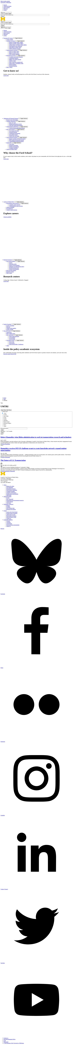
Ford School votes (10, 508)
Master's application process (15, 124)
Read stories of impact (11, 515)
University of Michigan (6, 2)
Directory (5, 8)
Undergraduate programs (11, 50)
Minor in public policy (14, 52)
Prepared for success (10, 55)
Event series (12, 343)
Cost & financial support (11, 137)
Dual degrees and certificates (15, 46)
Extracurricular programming (12, 525)
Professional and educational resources (15, 500)
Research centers (10, 271)
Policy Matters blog (10, 333)
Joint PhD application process (15, 125)
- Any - (5, 413)
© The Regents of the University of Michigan (13, 1043)
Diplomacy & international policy (16, 266)
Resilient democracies (14, 267)
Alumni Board (9, 501)
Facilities (8, 506)
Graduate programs (10, 40)
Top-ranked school (13, 134)
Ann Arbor (11, 144)
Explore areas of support (11, 513)
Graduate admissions (11, 121)
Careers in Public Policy (11, 149)
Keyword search (4, 428)
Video (7, 345)
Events (7, 497)
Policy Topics (9, 67)
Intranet (5, 5)
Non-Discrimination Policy (9, 1039)
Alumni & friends (7, 6)
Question (5, 420)
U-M (4, 1040)
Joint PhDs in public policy (15, 47)
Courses (8, 521)
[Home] (11, 20)
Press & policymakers (11, 270)
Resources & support (11, 509)
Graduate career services (14, 204)
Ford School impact (10, 261)
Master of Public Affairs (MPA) (16, 43)
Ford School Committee (11, 490)
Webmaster (5, 1041)
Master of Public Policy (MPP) (16, 42)
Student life (8, 142)
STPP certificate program (14, 48)
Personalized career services (12, 203)
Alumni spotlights (10, 207)
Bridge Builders (12, 64)
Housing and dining (13, 145)
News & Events (7, 330)
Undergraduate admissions (12, 126)
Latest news (9, 332)
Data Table (5, 416)
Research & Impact (7, 259)
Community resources (8, 504)
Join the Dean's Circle (11, 517)
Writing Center (12, 60)
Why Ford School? (10, 129)
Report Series (6, 421)
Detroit (10, 262)
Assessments (9, 523)
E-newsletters (12, 337)
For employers (9, 208)
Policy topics (9, 273)
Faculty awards (9, 329)
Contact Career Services (11, 210)
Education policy (13, 264)
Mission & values (10, 486)
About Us (8, 526)
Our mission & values (14, 130)
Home (4, 398)
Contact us (8, 518)
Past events (11, 341)
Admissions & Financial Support (10, 118)
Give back (8, 503)
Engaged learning (13, 66)
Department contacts (10, 488)
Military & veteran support (15, 59)
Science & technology (14, 269)
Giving (5, 10)
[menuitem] (37, 5)
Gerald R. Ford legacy (11, 492)
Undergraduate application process (17, 128)
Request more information (12, 119)
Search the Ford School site (7, 15)
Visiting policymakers (11, 328)
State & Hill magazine (14, 336)
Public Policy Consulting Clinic (16, 63)
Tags (4, 399)
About (4, 485)
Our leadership (9, 487)
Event (4, 417)
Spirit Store (8, 495)
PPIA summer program (14, 54)
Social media (12, 339)
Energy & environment (14, 265)
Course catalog (9, 39)
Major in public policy (14, 51)
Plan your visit (12, 122)
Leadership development (14, 133)
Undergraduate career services (16, 206)
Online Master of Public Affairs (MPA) (18, 45)
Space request (6, 7)
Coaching (8, 522)
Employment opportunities (12, 494)
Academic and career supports (16, 57)
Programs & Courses (8, 38)
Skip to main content (5, 1)
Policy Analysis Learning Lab (16, 62)
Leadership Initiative (13, 58)
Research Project (7, 423)
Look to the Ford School (11, 512)
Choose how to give (10, 514)
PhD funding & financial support (16, 140)
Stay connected (9, 335)
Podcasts (8, 327)
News (4, 424)
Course (5, 414)
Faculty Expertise (7, 324)
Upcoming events (10, 340)
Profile (4, 419)
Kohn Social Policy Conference (16, 344)
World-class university (14, 136)
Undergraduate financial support (16, 141)
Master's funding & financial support (17, 138)
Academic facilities (13, 148)
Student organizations (14, 146)
